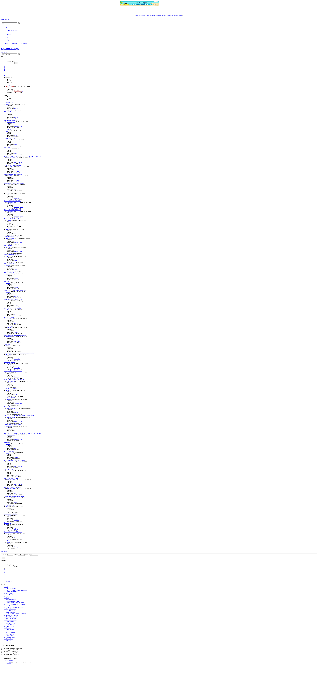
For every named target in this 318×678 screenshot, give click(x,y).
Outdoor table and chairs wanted (12, 424)
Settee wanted (7, 147)
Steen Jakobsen (10, 86)
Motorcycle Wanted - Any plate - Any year (15, 460)
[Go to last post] (22, 91)
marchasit (8, 354)
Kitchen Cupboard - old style (11, 254)
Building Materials (9, 227)
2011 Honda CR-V (9, 406)
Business (147, 15)
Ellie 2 (15, 493)
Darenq (9, 372)
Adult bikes (7, 442)
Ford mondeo (7, 111)
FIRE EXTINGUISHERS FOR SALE (14, 192)
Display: (4, 554)
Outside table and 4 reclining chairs (13, 532)
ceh (15, 430)
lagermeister (9, 363)
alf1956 (16, 520)
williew (8, 256)
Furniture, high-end (9, 263)
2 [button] (4, 66)
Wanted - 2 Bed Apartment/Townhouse (14, 496)
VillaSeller (8, 318)
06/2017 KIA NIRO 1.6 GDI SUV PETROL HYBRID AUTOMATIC (22, 156)
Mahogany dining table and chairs (13, 371)
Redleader (9, 166)
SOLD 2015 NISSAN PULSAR (12, 210)
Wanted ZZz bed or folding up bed (13, 299)
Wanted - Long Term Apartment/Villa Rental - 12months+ (19, 353)
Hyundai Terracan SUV (10, 541)
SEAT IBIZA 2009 (9, 451)
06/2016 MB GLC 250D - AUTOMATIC (15, 380)
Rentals (159, 15)
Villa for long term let (9, 362)
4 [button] (4, 69)
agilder (7, 497)
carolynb (9, 470)
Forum (165, 15)
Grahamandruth (18, 403)
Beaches (151, 15)
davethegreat (9, 113)
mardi (7, 390)
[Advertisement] (178, 3)
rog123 (9, 327)
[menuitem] (12, 30)
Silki (15, 448)
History (175, 15)
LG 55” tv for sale (8, 469)
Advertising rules (8, 85)
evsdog (7, 453)
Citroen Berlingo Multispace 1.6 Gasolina (15, 335)
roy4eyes (8, 247)
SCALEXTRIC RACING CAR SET (14, 183)
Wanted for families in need (11, 236)
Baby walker (7, 129)
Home (137, 15)
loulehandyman (11, 122)
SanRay (8, 140)
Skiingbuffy (9, 426)
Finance (171, 15)
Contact (180, 15)
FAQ (178, 15)
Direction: (27, 554)
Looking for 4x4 (8, 326)
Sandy (15, 260)
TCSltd (7, 309)
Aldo (7, 131)
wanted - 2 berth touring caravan (12, 308)
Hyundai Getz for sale (9, 138)
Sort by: (16, 554)
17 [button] (4, 73)
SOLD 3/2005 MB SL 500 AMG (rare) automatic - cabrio (19, 415)
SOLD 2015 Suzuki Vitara (11, 478)
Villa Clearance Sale (9, 317)
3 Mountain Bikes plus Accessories (13, 174)
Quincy (9, 220)
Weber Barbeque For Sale (10, 514)
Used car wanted (8, 102)
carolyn (16, 305)
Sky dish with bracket (9, 505)
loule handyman (8, 245)
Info (139, 15)
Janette (16, 332)
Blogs (168, 15)
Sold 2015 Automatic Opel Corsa (12, 487)
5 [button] (4, 70)
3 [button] (4, 67)
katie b (7, 184)
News (163, 15)
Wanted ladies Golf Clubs (10, 388)
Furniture (6, 281)
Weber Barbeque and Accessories (12, 165)
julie (7, 301)
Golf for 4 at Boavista (9, 397)
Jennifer (8, 265)
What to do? (155, 15)
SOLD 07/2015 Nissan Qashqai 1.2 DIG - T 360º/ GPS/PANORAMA (22, 433)
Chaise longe (7, 523)
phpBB (9, 663)
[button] (4, 59)
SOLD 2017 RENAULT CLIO (12, 201)
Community (143, 15)
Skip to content (5, 19)
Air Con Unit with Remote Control (13, 219)
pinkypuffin (9, 336)
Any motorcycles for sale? (11, 120)
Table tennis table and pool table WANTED (15, 290)
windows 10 (7, 344)
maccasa (8, 104)
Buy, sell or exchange (10, 48)
